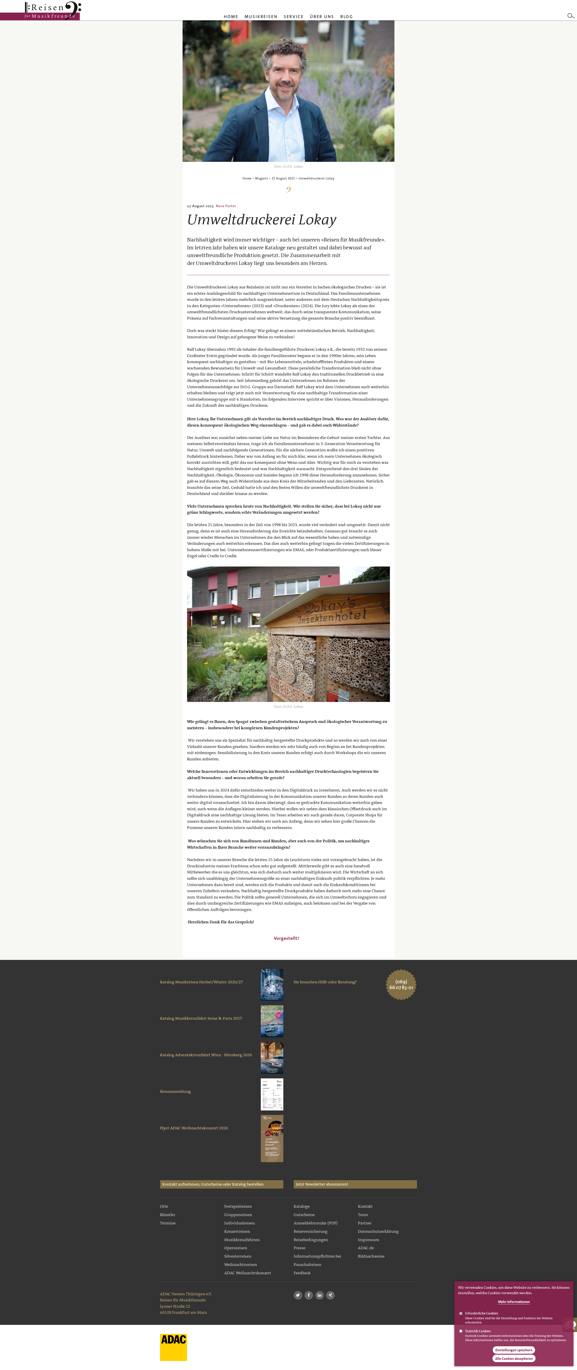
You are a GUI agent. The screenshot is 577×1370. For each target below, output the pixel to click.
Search (571, 15)
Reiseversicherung (310, 1231)
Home (231, 16)
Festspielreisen (238, 1206)
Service (294, 16)
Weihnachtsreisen (240, 1264)
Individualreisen (239, 1223)
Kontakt (365, 1206)
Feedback (302, 1273)
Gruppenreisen (238, 1214)
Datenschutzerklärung (378, 1231)
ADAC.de (366, 1248)
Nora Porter (226, 206)
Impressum (368, 1239)
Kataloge (302, 1206)
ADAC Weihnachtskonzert (247, 1273)
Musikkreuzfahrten (242, 1239)
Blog (346, 16)
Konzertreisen (237, 1231)
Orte (164, 1206)
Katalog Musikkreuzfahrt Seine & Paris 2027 (201, 1018)
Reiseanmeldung (175, 1091)
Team (363, 1214)
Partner (365, 1223)
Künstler (167, 1214)
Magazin (261, 178)
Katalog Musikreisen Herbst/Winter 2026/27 (201, 982)
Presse (299, 1248)
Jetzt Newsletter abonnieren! (322, 1184)
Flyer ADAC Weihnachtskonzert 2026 (194, 1128)
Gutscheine (304, 1214)
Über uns (322, 16)
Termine (168, 1223)
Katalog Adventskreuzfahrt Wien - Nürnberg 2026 (206, 1055)
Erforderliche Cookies (481, 1313)
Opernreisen (235, 1248)
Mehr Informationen (514, 1301)
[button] (298, 1295)
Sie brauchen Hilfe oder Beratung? (325, 982)
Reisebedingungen (311, 1239)
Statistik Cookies (478, 1331)
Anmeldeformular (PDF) (316, 1223)
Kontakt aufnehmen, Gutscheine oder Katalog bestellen (212, 1184)
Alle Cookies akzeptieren (514, 1358)
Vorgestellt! (286, 938)
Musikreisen (261, 16)
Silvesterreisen (237, 1256)
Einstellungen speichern (513, 1350)
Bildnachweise (371, 1256)
